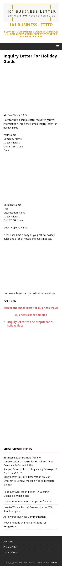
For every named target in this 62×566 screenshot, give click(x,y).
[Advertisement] (31, 88)
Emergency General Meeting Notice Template (28, 480)
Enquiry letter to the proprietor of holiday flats (30, 323)
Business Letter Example (17, 457)
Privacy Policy (10, 546)
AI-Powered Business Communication (24, 516)
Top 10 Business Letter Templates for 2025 (27, 501)
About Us (8, 541)
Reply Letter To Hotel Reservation (22, 476)
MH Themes (51, 562)
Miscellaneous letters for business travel (31, 308)
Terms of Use (10, 552)
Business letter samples (31, 315)
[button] (57, 46)
